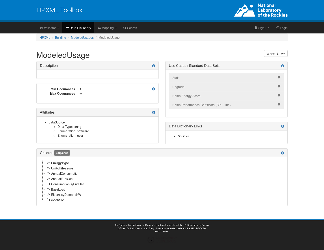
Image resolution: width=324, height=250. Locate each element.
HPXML (45, 37)
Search (131, 28)
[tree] (162, 181)
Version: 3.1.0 (274, 53)
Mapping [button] (108, 28)
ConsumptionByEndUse (67, 184)
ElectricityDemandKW (66, 194)
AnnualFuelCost (62, 178)
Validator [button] (50, 28)
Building (60, 37)
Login (283, 28)
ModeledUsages (82, 37)
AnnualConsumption (65, 173)
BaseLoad (58, 189)
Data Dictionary (80, 28)
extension (58, 200)
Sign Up (263, 28)
